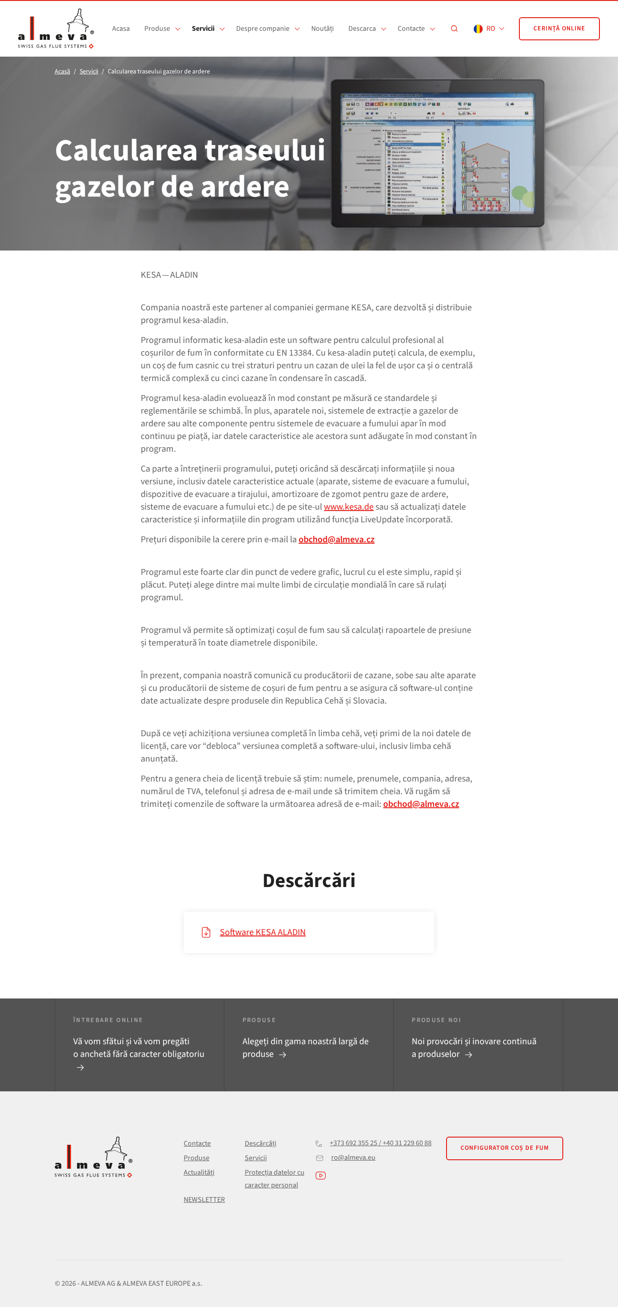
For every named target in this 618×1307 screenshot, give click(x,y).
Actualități (199, 1172)
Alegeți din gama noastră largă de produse (305, 1048)
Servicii (203, 29)
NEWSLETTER (204, 1200)
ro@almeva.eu (353, 1157)
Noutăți (322, 29)
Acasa (121, 29)
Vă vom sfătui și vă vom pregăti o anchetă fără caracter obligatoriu (138, 1048)
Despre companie (263, 29)
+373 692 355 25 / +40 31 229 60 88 (381, 1143)
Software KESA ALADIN (263, 932)
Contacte (411, 29)
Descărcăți (260, 1143)
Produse (157, 29)
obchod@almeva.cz (337, 539)
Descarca (362, 29)
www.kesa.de (349, 507)
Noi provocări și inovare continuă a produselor (474, 1048)
